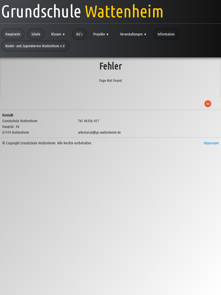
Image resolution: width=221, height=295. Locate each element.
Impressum (211, 143)
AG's (79, 34)
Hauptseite (12, 34)
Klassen (58, 34)
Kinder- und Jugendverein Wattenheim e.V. (35, 46)
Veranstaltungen (133, 34)
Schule (35, 34)
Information (166, 34)
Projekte (101, 34)
